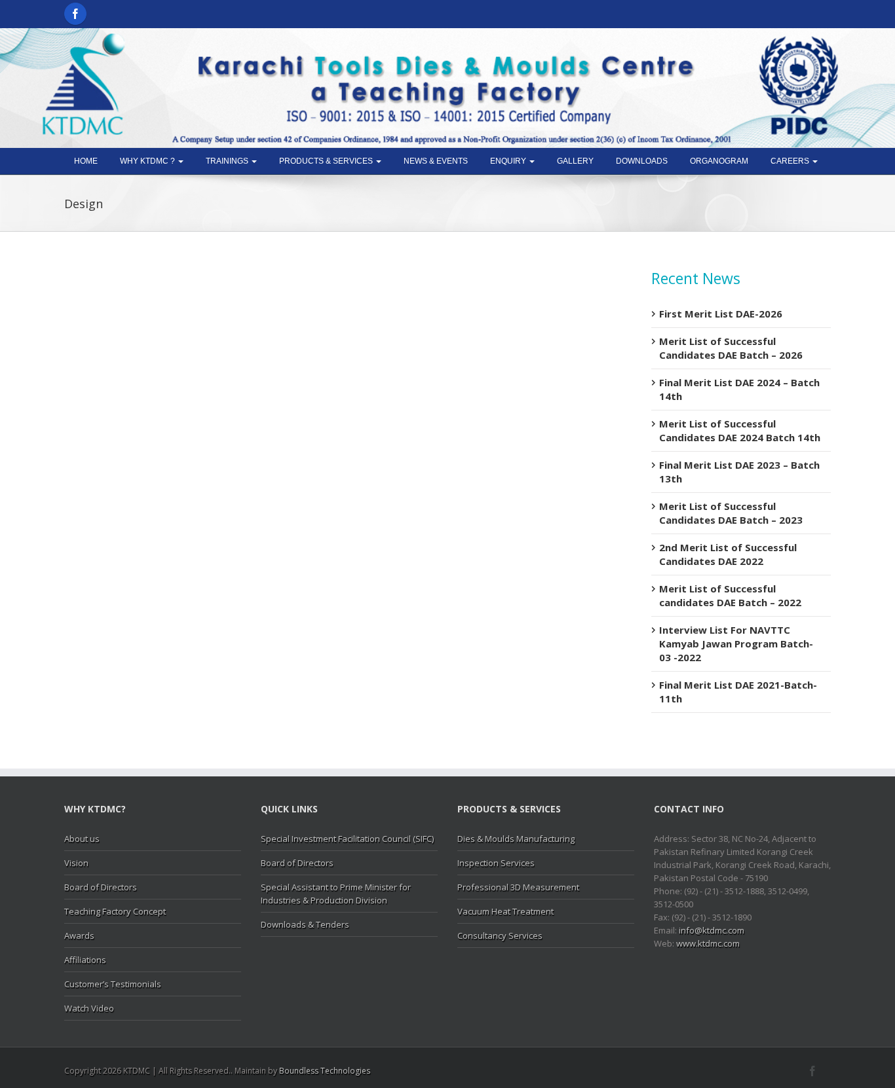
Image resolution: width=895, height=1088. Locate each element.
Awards (79, 935)
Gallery (575, 161)
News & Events (436, 161)
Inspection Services (496, 863)
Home (86, 161)
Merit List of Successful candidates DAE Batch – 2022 (730, 595)
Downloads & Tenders (305, 924)
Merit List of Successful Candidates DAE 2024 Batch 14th (739, 430)
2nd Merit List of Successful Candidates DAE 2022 (728, 554)
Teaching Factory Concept (115, 911)
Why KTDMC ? (148, 161)
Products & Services (327, 161)
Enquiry (509, 161)
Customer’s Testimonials (112, 984)
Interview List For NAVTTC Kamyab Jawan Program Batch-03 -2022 (736, 643)
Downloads (642, 161)
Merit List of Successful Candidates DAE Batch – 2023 (731, 512)
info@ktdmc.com (711, 930)
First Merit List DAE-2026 (720, 313)
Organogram (719, 161)
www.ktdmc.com (708, 943)
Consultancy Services (500, 935)
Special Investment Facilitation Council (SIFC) (347, 838)
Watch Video (89, 1008)
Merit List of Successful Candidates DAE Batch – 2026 (731, 348)
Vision (76, 863)
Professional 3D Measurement (518, 887)
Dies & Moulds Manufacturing (516, 838)
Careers (791, 161)
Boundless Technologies (324, 1070)
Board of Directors (100, 887)
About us (82, 838)
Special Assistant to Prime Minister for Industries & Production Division (336, 893)
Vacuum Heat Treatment (505, 911)
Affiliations (85, 960)
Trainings (228, 161)
